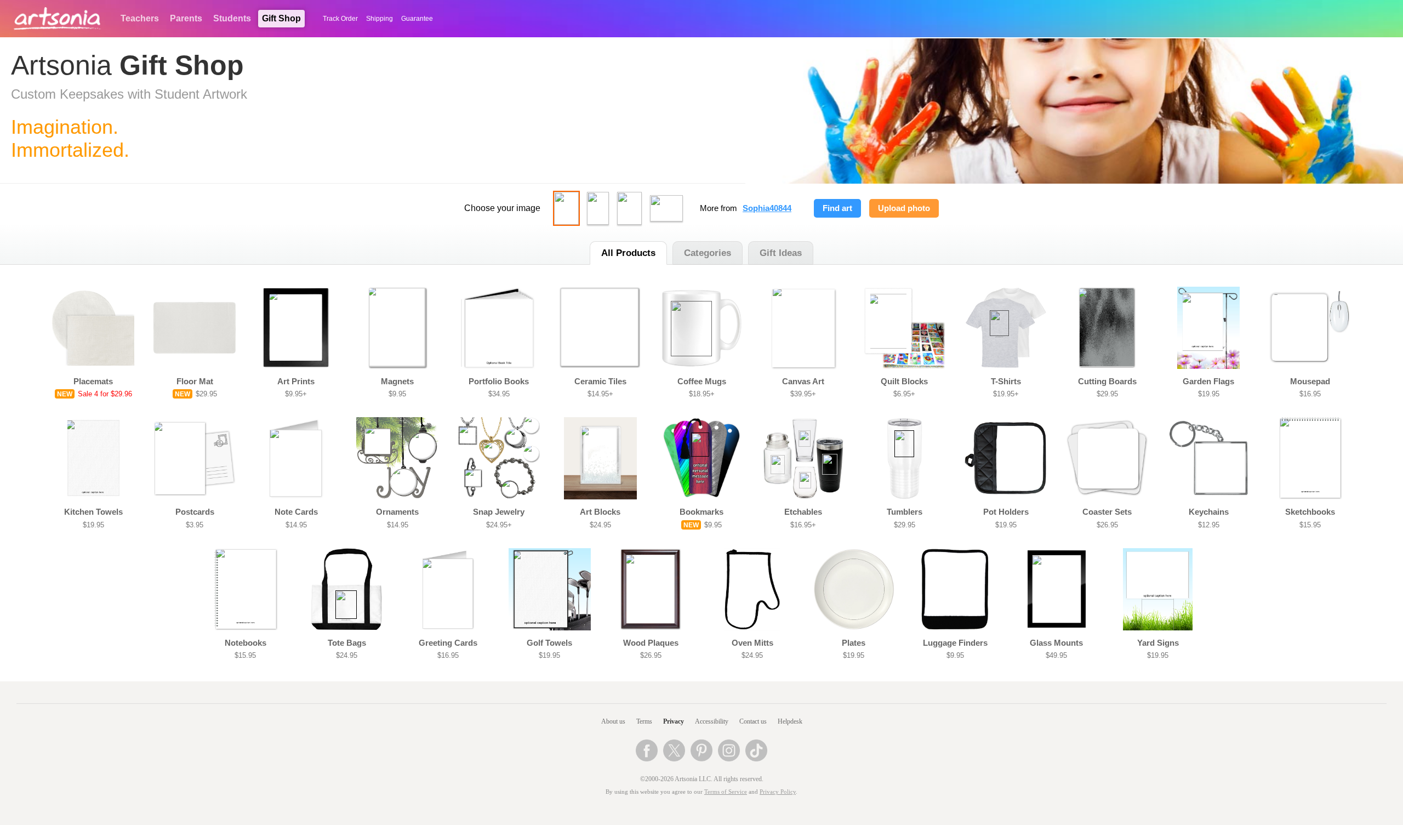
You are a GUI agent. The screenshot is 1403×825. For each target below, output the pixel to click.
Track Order (340, 18)
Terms (644, 721)
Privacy (673, 721)
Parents (186, 18)
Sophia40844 (767, 208)
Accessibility (711, 721)
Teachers (140, 18)
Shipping (379, 18)
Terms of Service (725, 792)
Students (232, 18)
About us (613, 721)
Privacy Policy (778, 792)
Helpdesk (790, 721)
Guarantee (417, 18)
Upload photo (904, 208)
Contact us (753, 721)
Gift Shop (281, 18)
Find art (837, 208)
